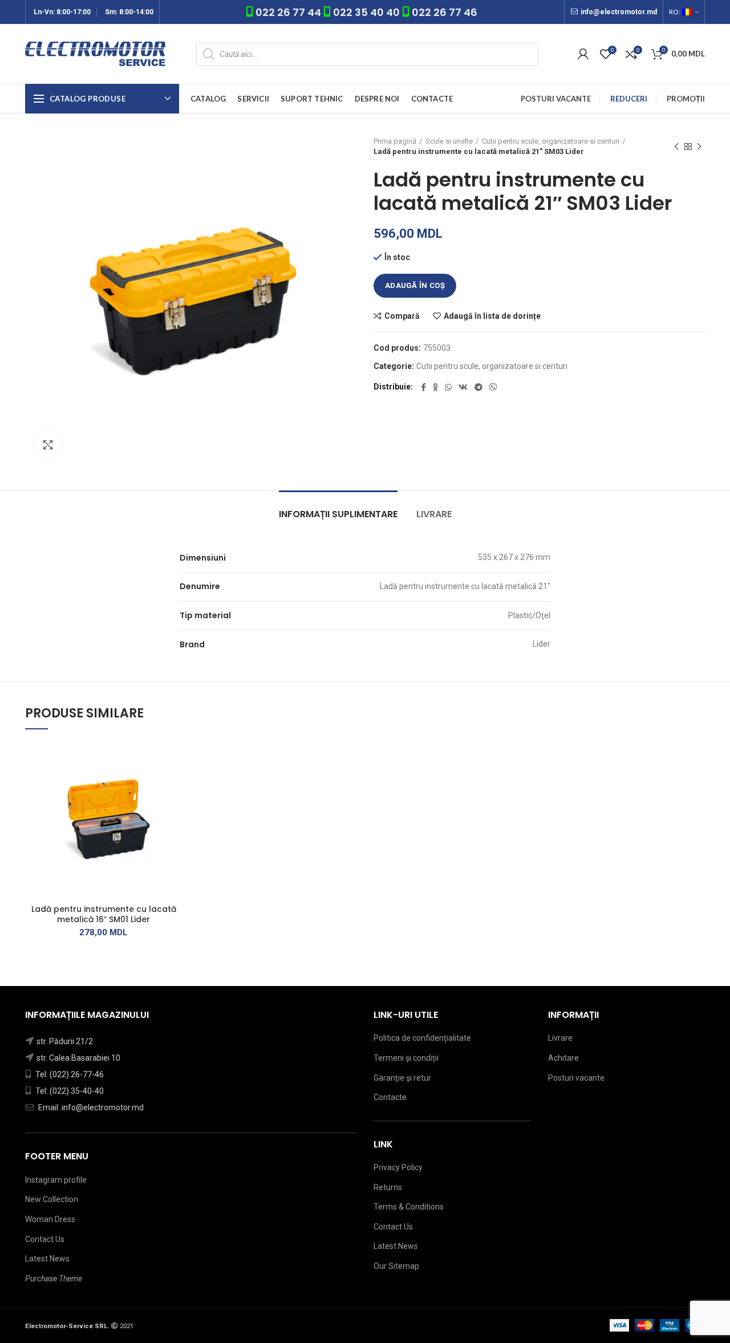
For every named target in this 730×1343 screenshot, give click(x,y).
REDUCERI (628, 98)
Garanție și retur (402, 1077)
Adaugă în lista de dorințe (492, 316)
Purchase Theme (53, 1278)
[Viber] (493, 387)
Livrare (434, 514)
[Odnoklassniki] (435, 387)
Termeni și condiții (406, 1057)
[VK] (463, 387)
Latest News (47, 1258)
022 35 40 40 (366, 12)
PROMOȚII (686, 98)
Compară (402, 316)
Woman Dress (50, 1219)
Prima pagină (395, 141)
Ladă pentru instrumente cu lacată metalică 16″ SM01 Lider (103, 914)
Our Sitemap (396, 1266)
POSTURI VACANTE (556, 98)
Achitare (563, 1057)
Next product (699, 146)
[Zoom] (48, 445)
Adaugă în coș (415, 285)
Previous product (676, 146)
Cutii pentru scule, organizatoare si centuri (550, 141)
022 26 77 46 (444, 12)
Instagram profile (56, 1179)
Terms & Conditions (409, 1206)
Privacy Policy (398, 1167)
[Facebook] (423, 387)
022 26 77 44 (289, 12)
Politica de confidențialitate (422, 1037)
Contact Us (44, 1239)
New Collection (51, 1199)
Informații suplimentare (338, 514)
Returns (388, 1187)
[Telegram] (478, 387)
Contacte (390, 1097)
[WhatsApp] (448, 387)
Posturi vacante (576, 1077)
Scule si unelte (449, 141)
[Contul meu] (583, 54)
